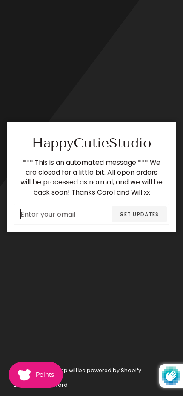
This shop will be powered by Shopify (91, 370)
